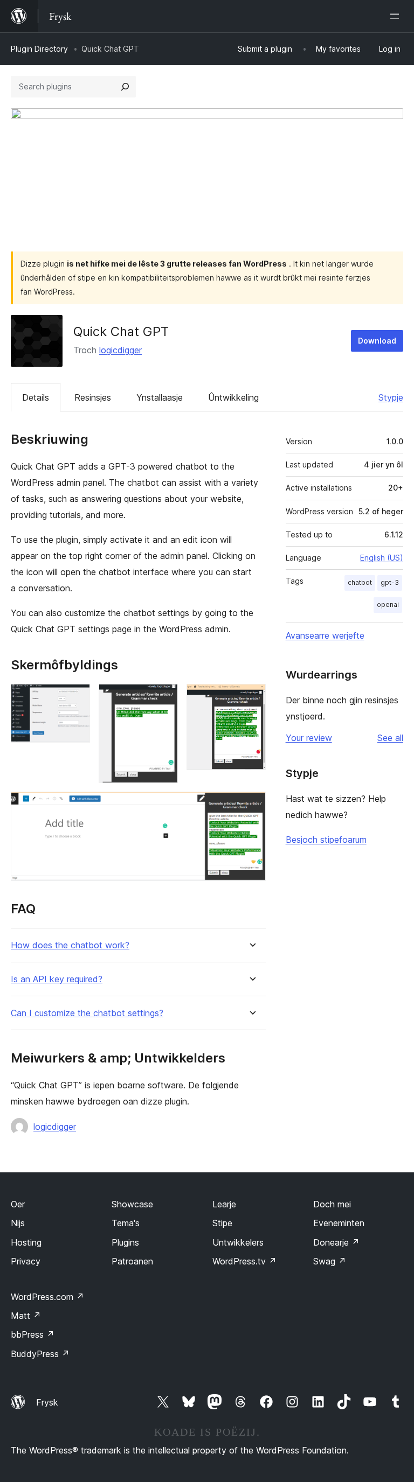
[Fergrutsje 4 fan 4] (251, 806)
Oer (18, 1204)
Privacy (25, 1261)
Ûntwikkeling (233, 397)
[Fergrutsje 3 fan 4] (251, 698)
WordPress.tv (244, 1261)
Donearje (336, 1242)
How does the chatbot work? (70, 945)
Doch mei (332, 1204)
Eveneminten (338, 1223)
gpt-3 (390, 582)
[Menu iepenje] (397, 16)
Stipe (222, 1223)
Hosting (26, 1242)
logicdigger (120, 350)
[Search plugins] (125, 86)
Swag (329, 1261)
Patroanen (132, 1261)
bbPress (32, 1334)
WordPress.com (47, 1296)
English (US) (381, 557)
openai (388, 604)
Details (35, 397)
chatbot (360, 582)
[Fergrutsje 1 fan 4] (75, 698)
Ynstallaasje (159, 397)
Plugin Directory (39, 48)
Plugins (125, 1242)
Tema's (126, 1223)
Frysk (47, 1402)
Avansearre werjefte (325, 635)
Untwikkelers (238, 1242)
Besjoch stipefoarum (326, 839)
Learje (224, 1204)
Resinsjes (92, 397)
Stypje (390, 397)
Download (377, 340)
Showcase (132, 1204)
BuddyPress (40, 1353)
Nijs (18, 1223)
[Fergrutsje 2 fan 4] (163, 698)
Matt (26, 1315)
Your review (309, 737)
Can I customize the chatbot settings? (87, 1013)
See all (390, 737)
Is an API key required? (56, 979)
